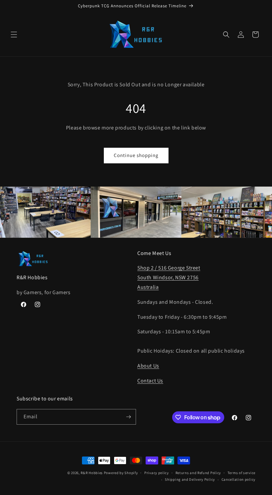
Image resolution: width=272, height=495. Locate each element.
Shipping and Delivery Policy (190, 479)
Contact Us (150, 380)
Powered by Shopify (121, 472)
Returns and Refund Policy (198, 472)
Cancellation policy (238, 479)
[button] (14, 34)
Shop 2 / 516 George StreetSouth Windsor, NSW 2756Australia (168, 277)
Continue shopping (136, 155)
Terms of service (241, 472)
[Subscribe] (128, 417)
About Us (148, 365)
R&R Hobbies (92, 472)
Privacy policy (156, 472)
